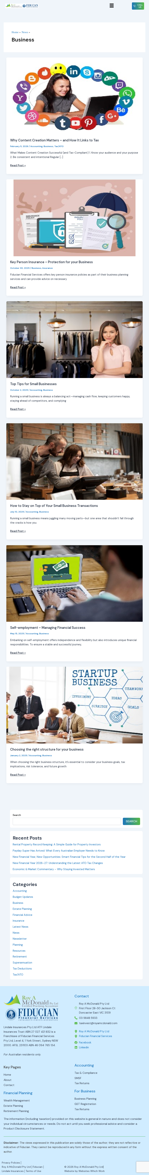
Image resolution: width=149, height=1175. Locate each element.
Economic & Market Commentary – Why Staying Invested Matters (54, 869)
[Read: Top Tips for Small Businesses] (74, 339)
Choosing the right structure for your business (47, 749)
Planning (18, 945)
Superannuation (22, 962)
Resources (19, 951)
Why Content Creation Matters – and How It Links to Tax (54, 140)
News (16, 933)
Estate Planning (22, 909)
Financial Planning (18, 1093)
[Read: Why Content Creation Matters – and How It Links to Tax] (74, 96)
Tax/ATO (59, 146)
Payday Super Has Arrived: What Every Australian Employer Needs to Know (59, 850)
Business (48, 146)
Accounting (36, 146)
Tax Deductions (22, 968)
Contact (81, 996)
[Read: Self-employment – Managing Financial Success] (74, 583)
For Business (84, 1091)
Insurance (47, 268)
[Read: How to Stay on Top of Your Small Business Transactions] (74, 461)
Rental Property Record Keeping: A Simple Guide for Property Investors (57, 844)
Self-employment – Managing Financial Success (47, 628)
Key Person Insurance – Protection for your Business (51, 262)
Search (17, 815)
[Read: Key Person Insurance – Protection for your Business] (74, 217)
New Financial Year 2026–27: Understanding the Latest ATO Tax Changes (58, 863)
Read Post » (18, 165)
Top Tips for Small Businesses (33, 384)
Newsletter (20, 939)
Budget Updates (23, 897)
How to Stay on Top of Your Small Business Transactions (54, 506)
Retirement (20, 956)
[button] (111, 6)
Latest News (20, 927)
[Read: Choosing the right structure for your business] (74, 705)
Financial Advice (22, 915)
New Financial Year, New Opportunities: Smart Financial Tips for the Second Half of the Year (69, 857)
